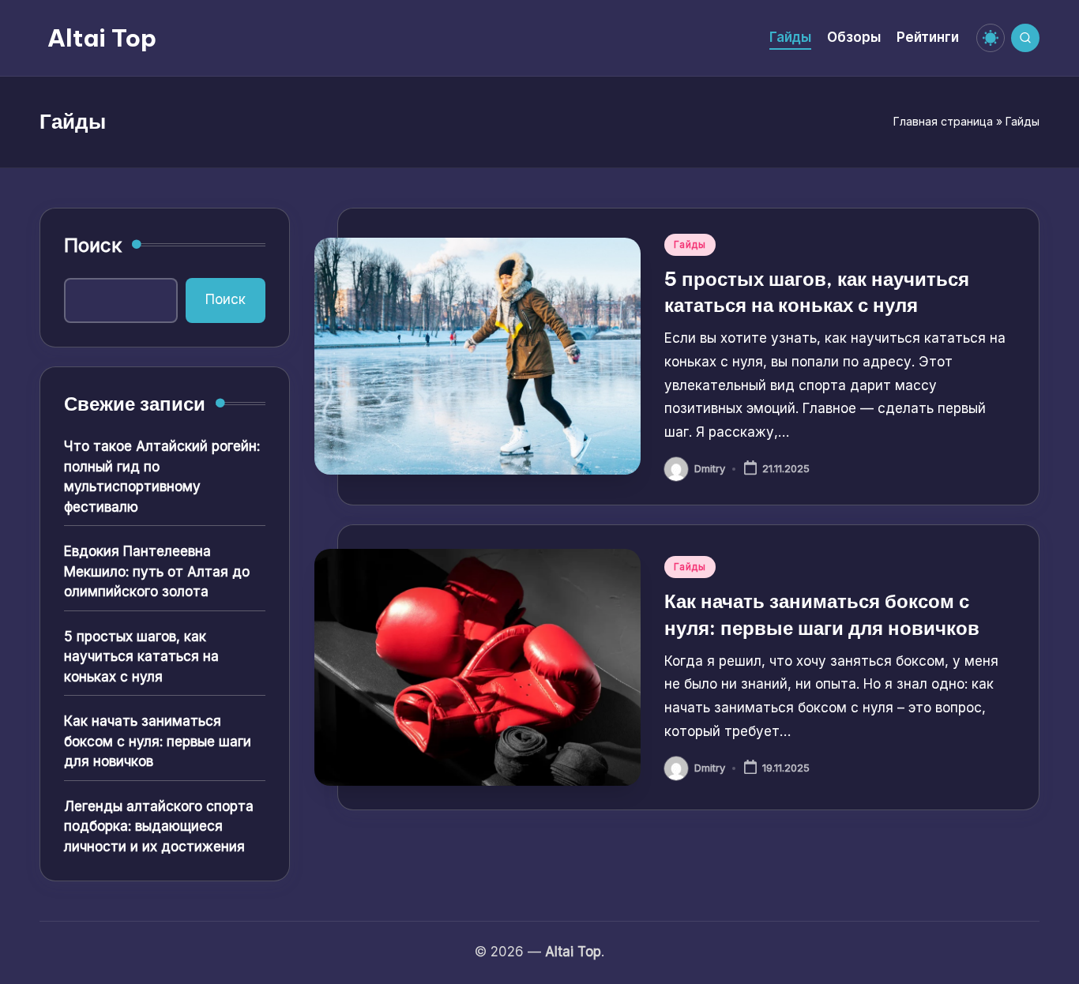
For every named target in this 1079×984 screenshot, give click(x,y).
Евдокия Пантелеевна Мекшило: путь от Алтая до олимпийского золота (157, 571)
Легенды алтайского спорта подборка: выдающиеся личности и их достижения (159, 826)
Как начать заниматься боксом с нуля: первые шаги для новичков (157, 741)
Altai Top (101, 38)
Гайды (690, 244)
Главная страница (943, 121)
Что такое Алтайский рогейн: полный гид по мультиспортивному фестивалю (162, 476)
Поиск (93, 245)
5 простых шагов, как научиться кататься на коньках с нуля (141, 657)
